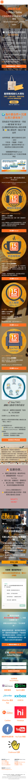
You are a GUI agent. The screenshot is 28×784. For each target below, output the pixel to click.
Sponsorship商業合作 (6, 764)
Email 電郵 (5, 667)
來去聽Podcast (14, 230)
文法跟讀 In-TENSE (18, 764)
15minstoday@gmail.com (7, 769)
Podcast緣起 (4, 760)
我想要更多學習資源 (14, 440)
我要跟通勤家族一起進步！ (14, 66)
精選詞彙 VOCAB (18, 763)
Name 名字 (5, 663)
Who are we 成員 (5, 763)
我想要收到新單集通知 (14, 671)
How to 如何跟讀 (5, 762)
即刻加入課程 (14, 562)
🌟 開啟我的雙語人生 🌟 (14, 644)
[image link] (14, 90)
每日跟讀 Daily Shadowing (20, 762)
